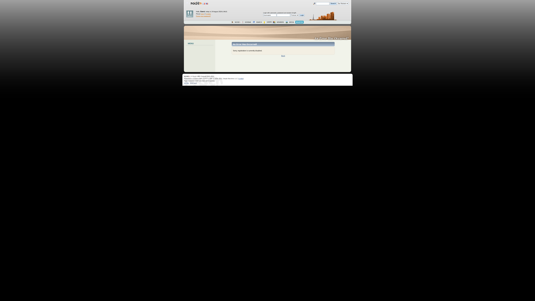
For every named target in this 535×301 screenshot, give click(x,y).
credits (241, 78)
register (208, 14)
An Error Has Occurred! (332, 38)
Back (283, 56)
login (202, 14)
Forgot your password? (203, 16)
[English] (207, 3)
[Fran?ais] (204, 3)
